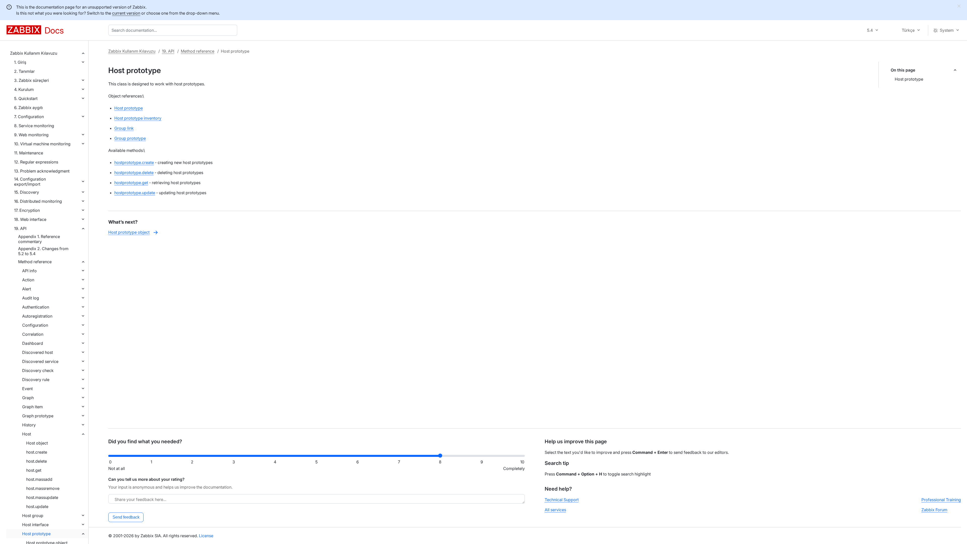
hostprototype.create (134, 162)
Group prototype (130, 138)
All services (555, 509)
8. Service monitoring (34, 125)
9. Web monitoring (31, 134)
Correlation (32, 334)
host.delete (36, 461)
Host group (32, 515)
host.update (37, 506)
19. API (20, 228)
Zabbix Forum (934, 509)
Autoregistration (37, 316)
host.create (36, 452)
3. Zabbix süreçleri (31, 80)
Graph (28, 397)
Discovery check (38, 370)
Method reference (35, 261)
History (29, 424)
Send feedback (126, 517)
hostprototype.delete (134, 172)
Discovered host (37, 352)
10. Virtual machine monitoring (42, 143)
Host (26, 433)
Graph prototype (37, 415)
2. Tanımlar (24, 71)
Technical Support (562, 499)
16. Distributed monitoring (38, 201)
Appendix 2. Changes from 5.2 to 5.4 (43, 251)
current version (126, 13)
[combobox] (173, 30)
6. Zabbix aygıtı (28, 107)
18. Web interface (30, 219)
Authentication (35, 307)
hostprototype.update (134, 192)
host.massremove (42, 488)
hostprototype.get (131, 182)
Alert (26, 288)
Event (27, 388)
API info (29, 270)
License (206, 535)
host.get (33, 470)
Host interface (35, 524)
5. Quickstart (26, 98)
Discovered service (40, 361)
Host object (37, 443)
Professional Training (941, 499)
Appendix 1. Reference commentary (39, 239)
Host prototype (36, 533)
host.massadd (39, 479)
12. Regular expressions (36, 161)
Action (28, 279)
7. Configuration (29, 116)
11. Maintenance (28, 152)
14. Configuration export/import (30, 182)
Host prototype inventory (137, 118)
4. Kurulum (24, 89)
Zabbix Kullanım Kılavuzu (33, 53)
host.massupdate (42, 497)
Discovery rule (35, 379)
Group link (124, 128)
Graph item (32, 406)
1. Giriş (20, 62)
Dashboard (32, 343)
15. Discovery (26, 192)
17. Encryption (27, 210)
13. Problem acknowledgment (42, 171)
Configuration (35, 325)
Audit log (30, 297)
